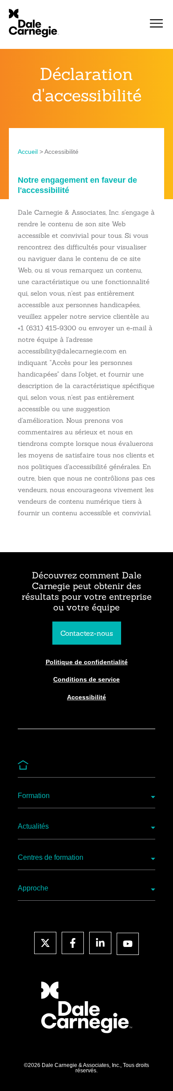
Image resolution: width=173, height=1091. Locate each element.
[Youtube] (128, 944)
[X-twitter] (45, 943)
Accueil (28, 151)
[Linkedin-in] (100, 943)
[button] (156, 24)
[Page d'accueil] (34, 23)
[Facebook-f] (73, 943)
